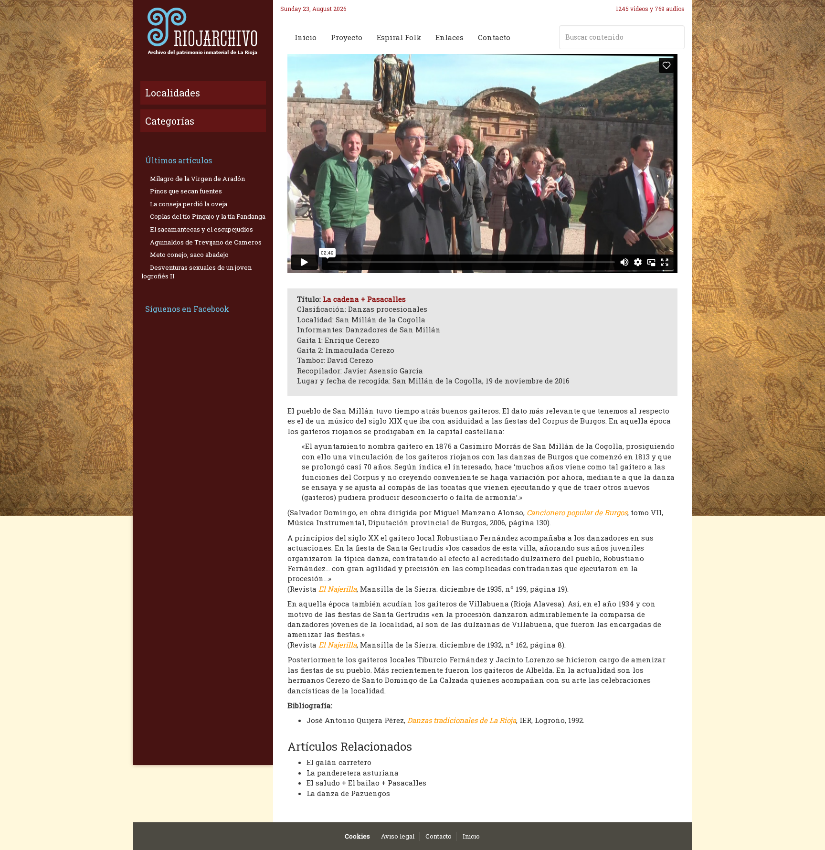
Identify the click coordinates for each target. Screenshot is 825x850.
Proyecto (346, 37)
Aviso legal (397, 836)
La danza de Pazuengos (348, 793)
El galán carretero (339, 762)
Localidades (172, 92)
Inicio (306, 37)
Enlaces (449, 37)
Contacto (494, 37)
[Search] (675, 37)
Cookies (357, 836)
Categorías (169, 121)
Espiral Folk (399, 37)
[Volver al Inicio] (203, 31)
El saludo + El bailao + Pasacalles (366, 782)
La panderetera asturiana (353, 772)
